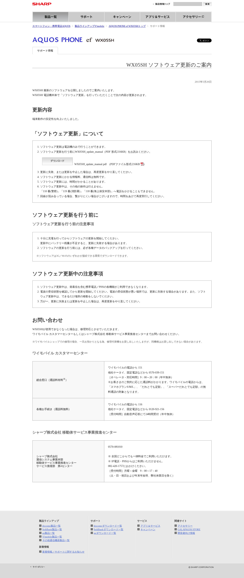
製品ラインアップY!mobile (89, 26)
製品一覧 (50, 17)
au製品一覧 (48, 533)
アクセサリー (194, 17)
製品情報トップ (161, 4)
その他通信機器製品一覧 (56, 540)
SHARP (41, 4)
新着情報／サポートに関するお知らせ (63, 551)
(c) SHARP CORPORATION (198, 567)
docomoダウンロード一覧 (108, 525)
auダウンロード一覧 (105, 533)
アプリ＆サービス (158, 17)
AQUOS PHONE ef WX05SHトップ (127, 26)
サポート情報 (45, 50)
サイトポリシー (37, 567)
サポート (86, 17)
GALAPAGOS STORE (189, 529)
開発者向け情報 (186, 533)
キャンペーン (122, 17)
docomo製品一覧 (51, 525)
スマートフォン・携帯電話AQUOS (51, 26)
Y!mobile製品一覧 (52, 536)
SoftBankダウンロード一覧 (108, 529)
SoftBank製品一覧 (52, 529)
